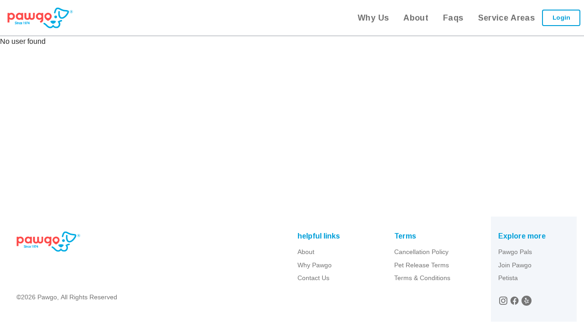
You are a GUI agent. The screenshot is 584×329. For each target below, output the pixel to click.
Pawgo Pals (515, 251)
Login (561, 17)
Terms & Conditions (422, 277)
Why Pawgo (314, 265)
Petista (508, 277)
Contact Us (313, 277)
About (305, 251)
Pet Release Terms (421, 265)
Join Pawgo (515, 265)
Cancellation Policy (421, 251)
